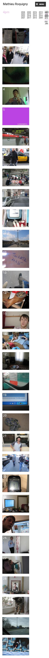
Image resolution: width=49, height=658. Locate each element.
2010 (41, 16)
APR (46, 18)
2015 (35, 14)
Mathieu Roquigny (15, 4)
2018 (29, 16)
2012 (41, 12)
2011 (41, 14)
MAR (46, 20)
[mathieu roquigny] (14, 45)
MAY (46, 16)
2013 (35, 18)
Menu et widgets (40, 4)
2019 (29, 14)
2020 (29, 12)
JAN (46, 24)
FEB (46, 22)
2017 (29, 18)
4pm (6, 12)
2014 (35, 16)
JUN (46, 14)
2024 (23, 12)
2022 (23, 16)
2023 (23, 14)
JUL (46, 12)
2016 (35, 12)
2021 (23, 18)
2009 (41, 18)
